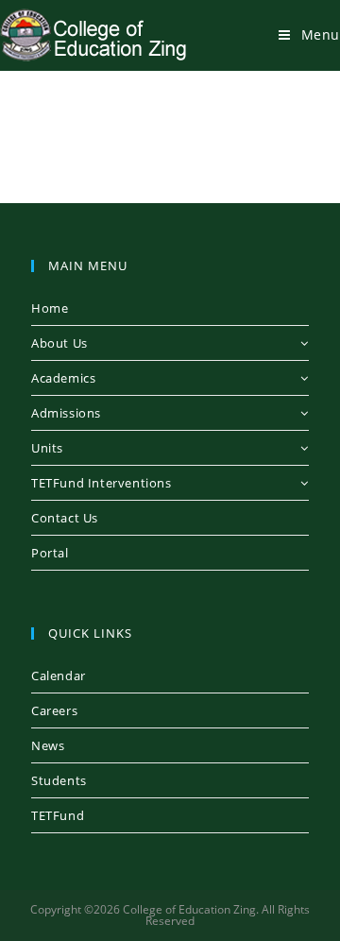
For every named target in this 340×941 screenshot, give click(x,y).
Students (59, 780)
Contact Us (64, 517)
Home (49, 308)
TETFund (57, 815)
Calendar (58, 675)
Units (47, 447)
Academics (63, 377)
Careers (54, 710)
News (47, 745)
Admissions (66, 412)
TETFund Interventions (101, 482)
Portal (50, 552)
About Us (59, 342)
